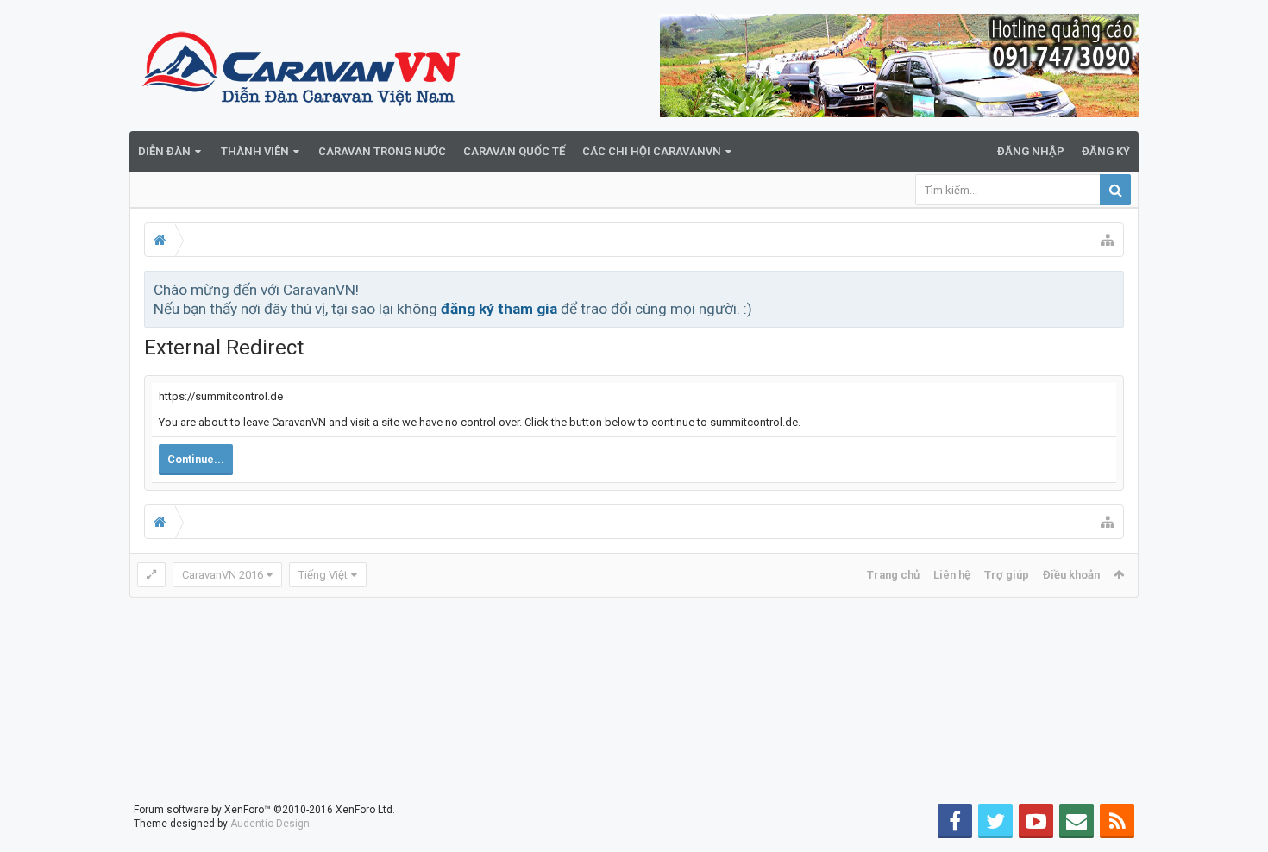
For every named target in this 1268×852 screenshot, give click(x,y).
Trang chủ (893, 574)
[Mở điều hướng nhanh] (1107, 239)
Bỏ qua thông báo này (1112, 289)
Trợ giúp (1006, 574)
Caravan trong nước (382, 151)
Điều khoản (1071, 574)
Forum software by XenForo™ (264, 810)
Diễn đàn (164, 151)
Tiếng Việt (323, 574)
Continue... (195, 459)
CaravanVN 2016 (222, 574)
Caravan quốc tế (514, 151)
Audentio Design (270, 824)
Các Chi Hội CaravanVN (651, 151)
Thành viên (255, 151)
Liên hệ (951, 574)
